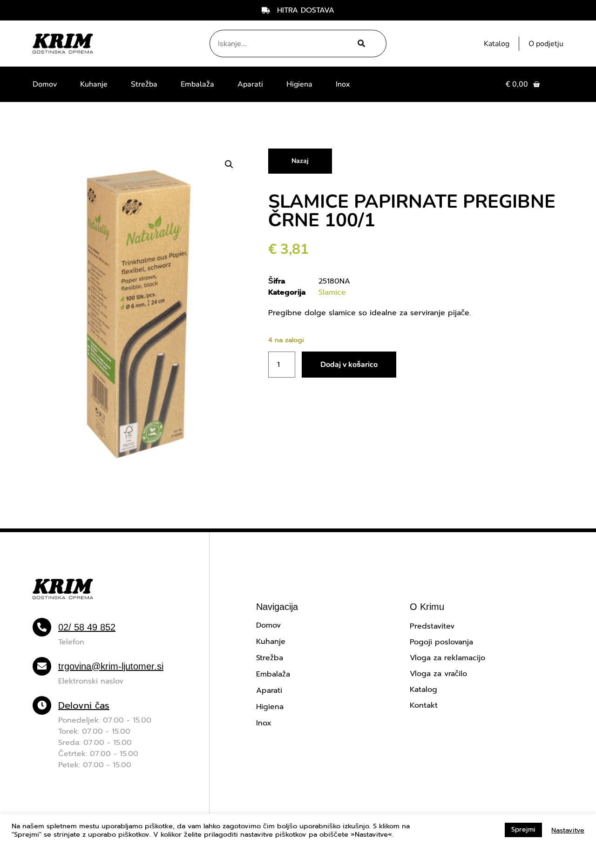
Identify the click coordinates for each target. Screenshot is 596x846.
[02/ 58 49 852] (42, 627)
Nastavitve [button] (567, 830)
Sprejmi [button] (523, 829)
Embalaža (197, 84)
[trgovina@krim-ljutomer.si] (42, 666)
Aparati (250, 84)
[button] (229, 164)
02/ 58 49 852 (86, 627)
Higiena (299, 84)
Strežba (144, 84)
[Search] (360, 43)
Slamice (332, 292)
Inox (343, 84)
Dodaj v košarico (349, 364)
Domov (45, 84)
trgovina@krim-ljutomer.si (110, 666)
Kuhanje (94, 84)
